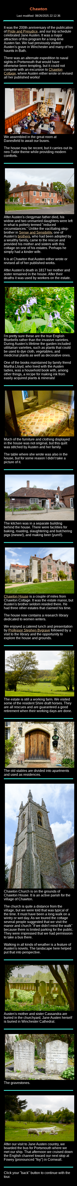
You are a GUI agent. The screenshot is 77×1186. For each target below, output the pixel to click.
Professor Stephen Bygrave (29, 630)
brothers (24, 236)
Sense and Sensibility (35, 232)
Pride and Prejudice (22, 31)
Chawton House (16, 596)
